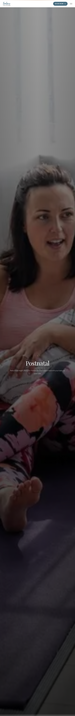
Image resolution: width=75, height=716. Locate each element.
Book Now (59, 3)
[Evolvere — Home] (6, 4)
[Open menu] (71, 4)
